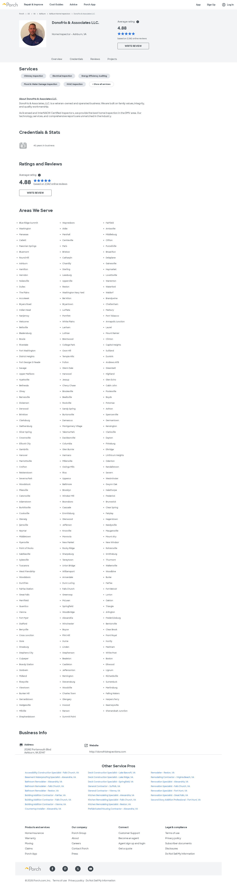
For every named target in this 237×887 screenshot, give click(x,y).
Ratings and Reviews (40, 164)
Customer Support (129, 833)
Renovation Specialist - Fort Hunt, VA (169, 791)
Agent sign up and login (131, 843)
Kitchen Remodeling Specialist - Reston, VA (109, 804)
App (198, 4)
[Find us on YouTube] (90, 869)
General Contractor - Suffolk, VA (104, 786)
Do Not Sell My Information (180, 853)
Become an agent (128, 838)
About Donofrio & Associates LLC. (38, 98)
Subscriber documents (178, 843)
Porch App (89, 4)
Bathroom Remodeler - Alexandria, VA (43, 781)
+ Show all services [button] (101, 84)
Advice (73, 4)
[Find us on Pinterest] (65, 869)
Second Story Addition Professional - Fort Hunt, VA (176, 800)
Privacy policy (173, 838)
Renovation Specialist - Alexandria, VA (169, 781)
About (75, 838)
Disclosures (171, 848)
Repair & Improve (33, 4)
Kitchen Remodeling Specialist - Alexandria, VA (111, 795)
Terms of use (172, 833)
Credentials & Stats (39, 132)
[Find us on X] (78, 869)
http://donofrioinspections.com (107, 751)
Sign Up (211, 4)
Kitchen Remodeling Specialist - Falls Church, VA (112, 800)
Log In (228, 5)
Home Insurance (34, 833)
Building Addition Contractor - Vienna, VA (45, 804)
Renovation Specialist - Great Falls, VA (169, 795)
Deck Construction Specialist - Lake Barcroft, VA (111, 772)
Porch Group (79, 833)
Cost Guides (56, 4)
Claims (29, 848)
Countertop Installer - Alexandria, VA (43, 809)
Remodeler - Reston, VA (162, 772)
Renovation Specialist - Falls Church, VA (170, 786)
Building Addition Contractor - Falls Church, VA (48, 800)
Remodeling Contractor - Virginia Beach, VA (172, 777)
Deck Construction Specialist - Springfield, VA (110, 781)
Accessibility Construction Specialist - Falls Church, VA (52, 772)
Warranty (30, 838)
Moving (29, 843)
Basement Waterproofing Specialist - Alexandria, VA (50, 777)
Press (75, 853)
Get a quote (125, 848)
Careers (76, 843)
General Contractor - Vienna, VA (104, 791)
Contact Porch (80, 848)
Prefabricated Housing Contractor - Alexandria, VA (113, 809)
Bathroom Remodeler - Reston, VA (42, 791)
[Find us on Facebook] (52, 869)
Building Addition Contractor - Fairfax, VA (45, 795)
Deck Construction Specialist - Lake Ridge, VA (110, 777)
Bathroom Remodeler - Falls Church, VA (44, 786)
